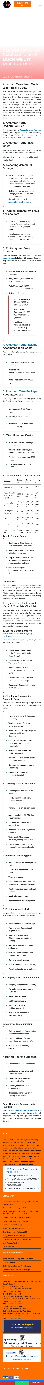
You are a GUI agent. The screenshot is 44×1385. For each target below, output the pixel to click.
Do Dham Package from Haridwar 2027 (17, 1239)
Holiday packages (9, 1262)
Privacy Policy (25, 1380)
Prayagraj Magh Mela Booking (13, 1228)
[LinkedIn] (18, 1369)
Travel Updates (8, 1247)
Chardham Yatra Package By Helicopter (17, 1217)
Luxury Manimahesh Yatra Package (15, 1221)
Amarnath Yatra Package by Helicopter (16, 1208)
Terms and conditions (10, 1380)
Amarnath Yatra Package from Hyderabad (18, 1259)
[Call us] (7, 1382)
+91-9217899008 (15, 1316)
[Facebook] (4, 1369)
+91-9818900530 (15, 1301)
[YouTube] (27, 1369)
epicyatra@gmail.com (15, 1303)
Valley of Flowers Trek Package (14, 1236)
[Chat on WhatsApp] (22, 1382)
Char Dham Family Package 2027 (15, 1232)
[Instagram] (9, 1369)
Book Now (36, 1383)
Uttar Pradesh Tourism (11, 1243)
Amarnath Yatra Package (19, 202)
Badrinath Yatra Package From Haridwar (17, 1266)
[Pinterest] (22, 1369)
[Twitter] (13, 1369)
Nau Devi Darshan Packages (13, 1225)
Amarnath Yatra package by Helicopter (22, 1110)
